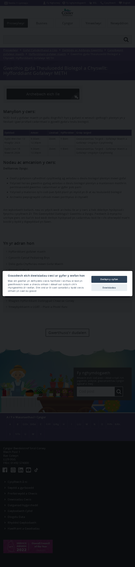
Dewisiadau (109, 287)
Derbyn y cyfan (109, 279)
